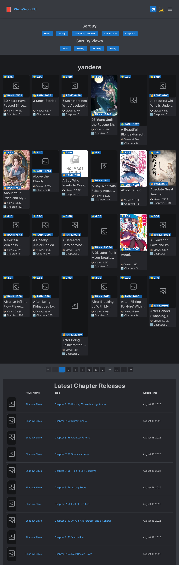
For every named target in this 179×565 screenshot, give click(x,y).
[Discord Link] (153, 9)
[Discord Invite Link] (153, 9)
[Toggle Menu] (170, 9)
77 (116, 369)
